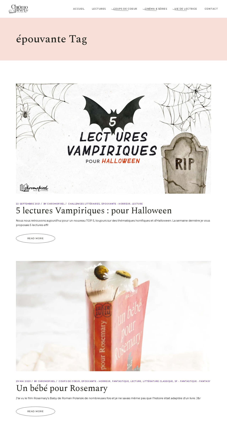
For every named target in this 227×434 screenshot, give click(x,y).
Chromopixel (56, 204)
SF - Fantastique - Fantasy (192, 381)
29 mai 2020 (23, 381)
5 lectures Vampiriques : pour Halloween (94, 210)
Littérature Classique (158, 381)
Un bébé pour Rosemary (61, 388)
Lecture (137, 204)
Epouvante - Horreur (116, 204)
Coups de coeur (69, 381)
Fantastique (120, 381)
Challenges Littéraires (84, 204)
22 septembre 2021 (28, 204)
